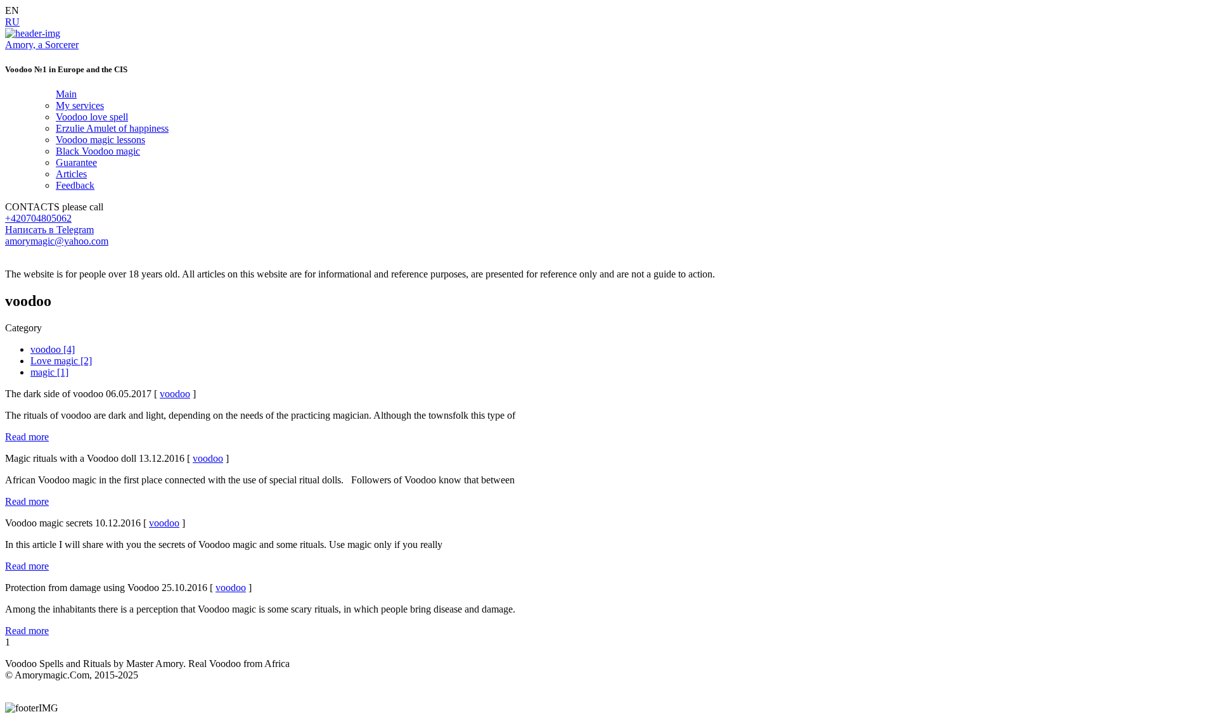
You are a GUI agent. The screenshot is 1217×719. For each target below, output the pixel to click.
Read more (27, 436)
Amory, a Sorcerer (42, 44)
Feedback (75, 185)
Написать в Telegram (49, 229)
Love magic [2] (61, 360)
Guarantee (76, 162)
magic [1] (49, 372)
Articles (71, 174)
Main (66, 94)
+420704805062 (38, 218)
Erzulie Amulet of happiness (112, 128)
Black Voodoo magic (98, 151)
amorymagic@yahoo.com (56, 241)
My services (80, 105)
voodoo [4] (52, 349)
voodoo (175, 393)
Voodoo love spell (92, 116)
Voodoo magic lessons (100, 139)
